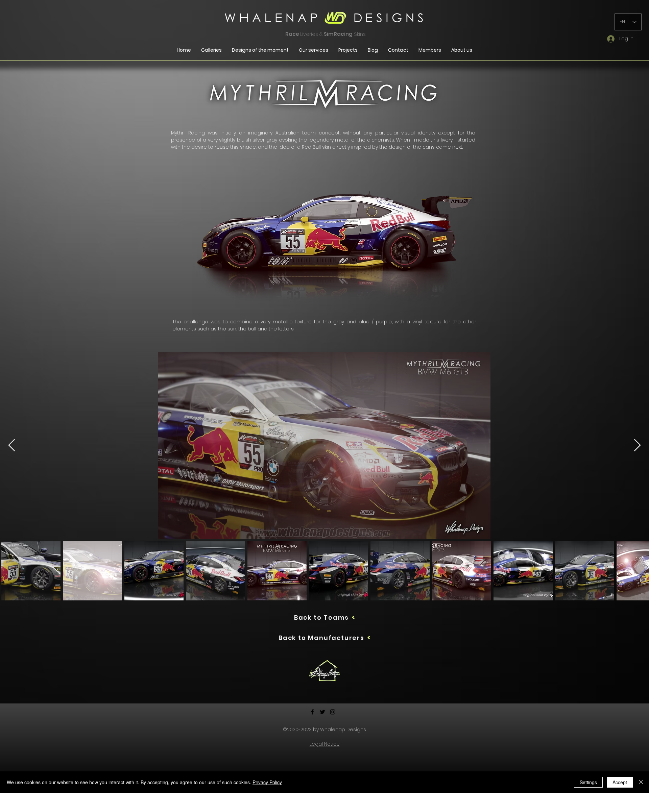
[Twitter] (322, 712)
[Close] (641, 782)
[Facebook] (312, 712)
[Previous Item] (12, 445)
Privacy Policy (267, 782)
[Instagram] (332, 712)
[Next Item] (637, 445)
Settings (588, 782)
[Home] (324, 670)
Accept (619, 782)
